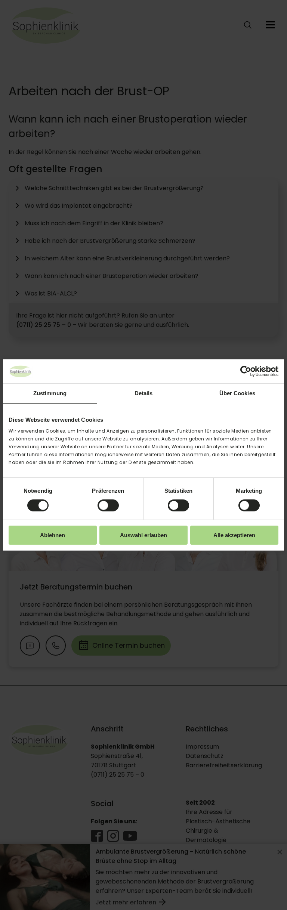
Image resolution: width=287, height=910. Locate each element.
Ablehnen (52, 535)
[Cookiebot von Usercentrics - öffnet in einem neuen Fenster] (245, 371)
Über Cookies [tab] (237, 393)
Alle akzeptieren (234, 535)
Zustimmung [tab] (50, 393)
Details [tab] (144, 393)
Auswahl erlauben (143, 535)
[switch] (108, 505)
